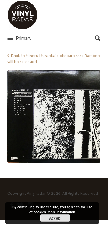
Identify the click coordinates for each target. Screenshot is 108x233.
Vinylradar (59, 15)
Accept (55, 218)
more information (61, 212)
